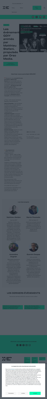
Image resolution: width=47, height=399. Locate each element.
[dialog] (23, 380)
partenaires (13, 369)
